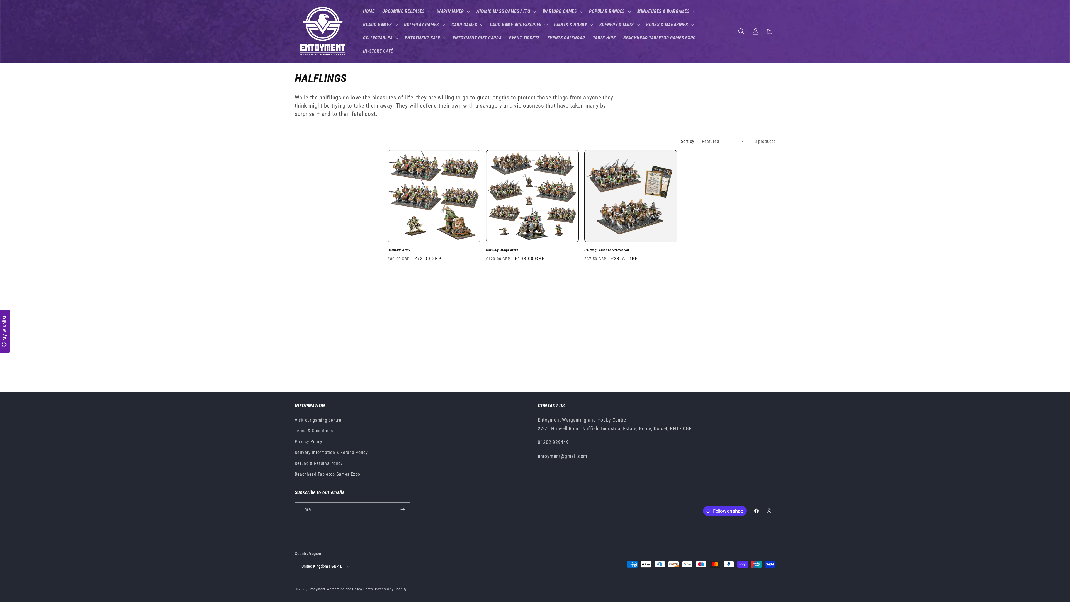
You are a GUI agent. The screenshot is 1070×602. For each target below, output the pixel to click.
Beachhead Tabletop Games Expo (327, 474)
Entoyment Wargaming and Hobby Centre (341, 589)
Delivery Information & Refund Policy (331, 452)
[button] (405, 11)
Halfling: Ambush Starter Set (606, 250)
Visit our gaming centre (318, 420)
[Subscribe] (403, 509)
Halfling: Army (399, 250)
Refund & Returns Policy (319, 463)
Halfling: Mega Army (502, 250)
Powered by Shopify (391, 589)
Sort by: (688, 141)
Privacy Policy (309, 441)
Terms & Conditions (314, 430)
